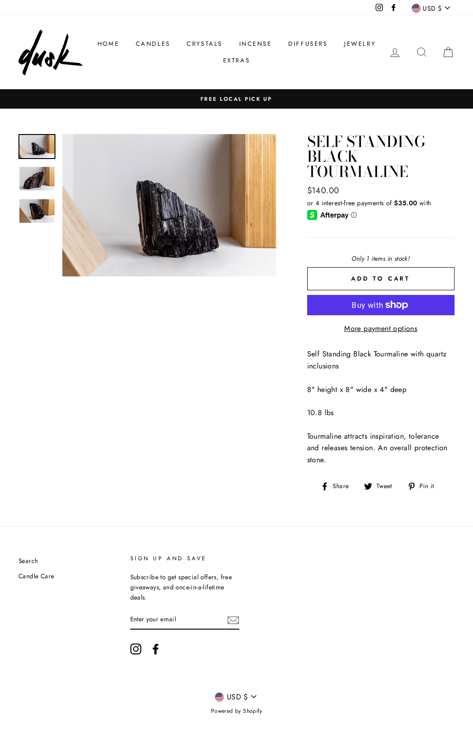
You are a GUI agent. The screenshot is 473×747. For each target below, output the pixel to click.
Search (28, 560)
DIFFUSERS (307, 43)
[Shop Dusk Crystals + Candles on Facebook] (155, 649)
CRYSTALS (205, 43)
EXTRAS (236, 60)
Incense (255, 43)
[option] (236, 99)
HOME (108, 43)
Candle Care (36, 576)
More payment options (380, 328)
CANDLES (153, 43)
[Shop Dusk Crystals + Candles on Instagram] (135, 649)
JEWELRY (360, 43)
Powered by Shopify (236, 711)
